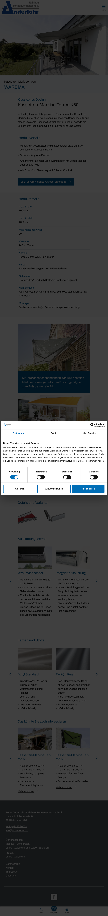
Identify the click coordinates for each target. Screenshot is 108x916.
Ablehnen (19, 489)
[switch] (41, 477)
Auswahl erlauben (54, 489)
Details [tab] (54, 433)
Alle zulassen (88, 489)
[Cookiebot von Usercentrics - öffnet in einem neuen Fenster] (92, 425)
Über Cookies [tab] (89, 433)
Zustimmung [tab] (19, 433)
